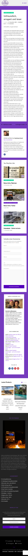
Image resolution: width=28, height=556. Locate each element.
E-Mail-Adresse (7, 251)
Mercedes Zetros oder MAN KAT (9, 483)
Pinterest (18, 541)
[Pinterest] (15, 368)
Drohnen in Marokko (12, 337)
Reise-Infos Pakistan (10, 183)
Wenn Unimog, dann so (7, 485)
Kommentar (6, 268)
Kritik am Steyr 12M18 (6, 497)
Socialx (11, 344)
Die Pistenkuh (5, 501)
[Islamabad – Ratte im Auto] (14, 217)
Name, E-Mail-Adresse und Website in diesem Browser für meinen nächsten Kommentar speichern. (14, 265)
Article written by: (13, 138)
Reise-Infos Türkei (9, 206)
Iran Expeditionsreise (6, 479)
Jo (5, 337)
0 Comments (11, 23)
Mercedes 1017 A (5, 499)
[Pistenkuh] (5, 3)
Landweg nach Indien (8, 12)
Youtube (19, 543)
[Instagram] (12, 368)
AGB (15, 551)
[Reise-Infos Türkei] (14, 195)
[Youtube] (18, 368)
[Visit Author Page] (14, 133)
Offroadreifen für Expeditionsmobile (10, 487)
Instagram (11, 543)
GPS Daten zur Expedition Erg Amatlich (10, 491)
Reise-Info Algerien (18, 354)
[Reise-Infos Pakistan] (14, 172)
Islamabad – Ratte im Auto (12, 228)
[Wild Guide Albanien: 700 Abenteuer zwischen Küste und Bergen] (20, 392)
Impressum (4, 551)
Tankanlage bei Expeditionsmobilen (9, 481)
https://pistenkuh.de (8, 139)
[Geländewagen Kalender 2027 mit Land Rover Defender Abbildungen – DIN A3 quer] (7, 391)
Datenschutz (11, 551)
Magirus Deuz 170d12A (7, 495)
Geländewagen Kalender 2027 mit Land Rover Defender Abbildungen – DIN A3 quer (7, 403)
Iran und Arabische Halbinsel (10, 202)
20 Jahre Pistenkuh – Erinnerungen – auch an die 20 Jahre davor (12, 348)
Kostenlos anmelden (14, 527)
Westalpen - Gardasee (7, 493)
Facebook (9, 541)
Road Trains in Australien (7, 489)
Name (5, 245)
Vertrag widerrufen (21, 551)
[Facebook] (5, 154)
